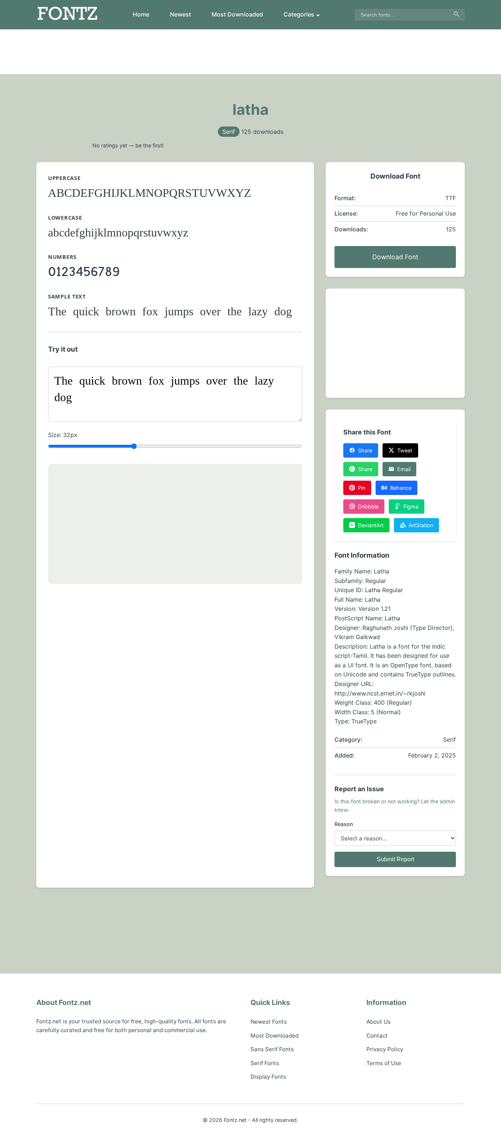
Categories (299, 14)
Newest (180, 14)
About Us (378, 1021)
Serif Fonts (265, 1063)
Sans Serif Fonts (272, 1049)
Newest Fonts (269, 1021)
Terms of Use (383, 1063)
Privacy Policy (384, 1049)
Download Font (395, 257)
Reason (343, 824)
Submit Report (395, 859)
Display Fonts (268, 1076)
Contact (377, 1035)
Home (141, 14)
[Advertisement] (250, 51)
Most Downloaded (237, 14)
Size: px (62, 435)
